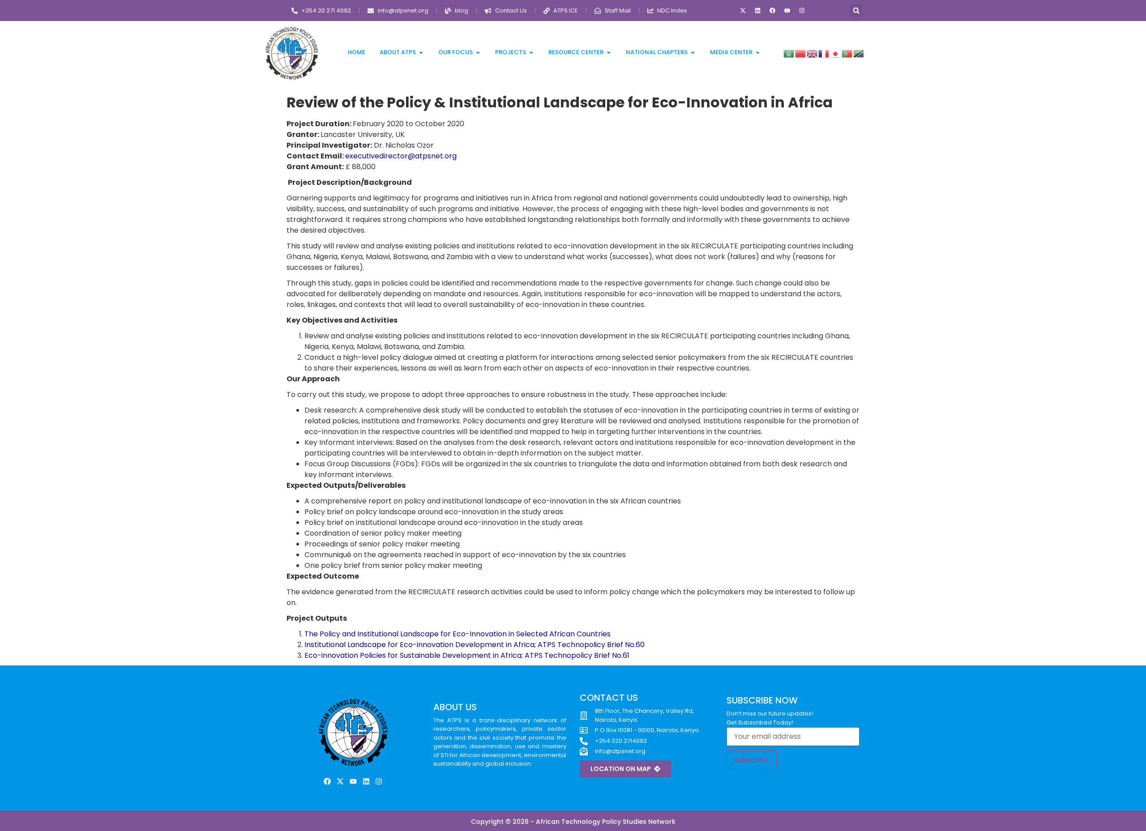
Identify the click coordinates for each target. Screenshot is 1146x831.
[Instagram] (802, 11)
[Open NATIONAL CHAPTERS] (693, 52)
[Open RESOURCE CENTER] (608, 52)
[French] (824, 53)
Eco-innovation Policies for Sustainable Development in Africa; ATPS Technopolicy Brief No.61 (466, 655)
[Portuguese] (847, 53)
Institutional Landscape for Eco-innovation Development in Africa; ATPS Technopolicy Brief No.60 (474, 644)
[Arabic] (789, 53)
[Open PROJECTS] (531, 52)
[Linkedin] (758, 11)
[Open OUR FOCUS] (478, 52)
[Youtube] (787, 11)
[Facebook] (772, 11)
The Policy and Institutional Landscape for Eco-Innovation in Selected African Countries (457, 634)
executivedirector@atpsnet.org (401, 156)
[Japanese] (836, 53)
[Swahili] (859, 53)
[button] (856, 10)
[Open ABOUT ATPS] (421, 52)
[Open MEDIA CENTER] (758, 52)
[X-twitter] (743, 11)
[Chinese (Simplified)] (801, 53)
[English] (812, 53)
